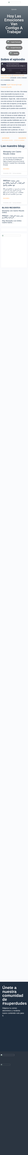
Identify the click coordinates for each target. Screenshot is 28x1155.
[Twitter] (5, 1059)
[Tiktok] (11, 1059)
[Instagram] (14, 1059)
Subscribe (18, 72)
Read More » (6, 168)
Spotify (9, 87)
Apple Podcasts (11, 84)
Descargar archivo (6, 75)
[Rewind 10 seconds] (7, 70)
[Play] (3, 69)
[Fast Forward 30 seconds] (13, 70)
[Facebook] (2, 1059)
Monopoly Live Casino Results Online (12, 153)
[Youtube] (8, 1059)
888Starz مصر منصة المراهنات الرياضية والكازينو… (12, 216)
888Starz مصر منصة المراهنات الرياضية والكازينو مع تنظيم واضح (14, 183)
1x (10, 70)
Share (24, 72)
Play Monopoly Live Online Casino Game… (11, 221)
